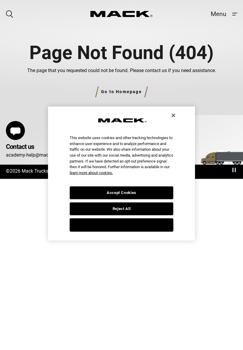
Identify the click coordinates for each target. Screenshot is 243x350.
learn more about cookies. (91, 173)
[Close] (173, 115)
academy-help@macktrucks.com (40, 155)
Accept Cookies (121, 192)
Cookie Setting (121, 224)
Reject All (122, 208)
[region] (121, 173)
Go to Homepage (121, 91)
